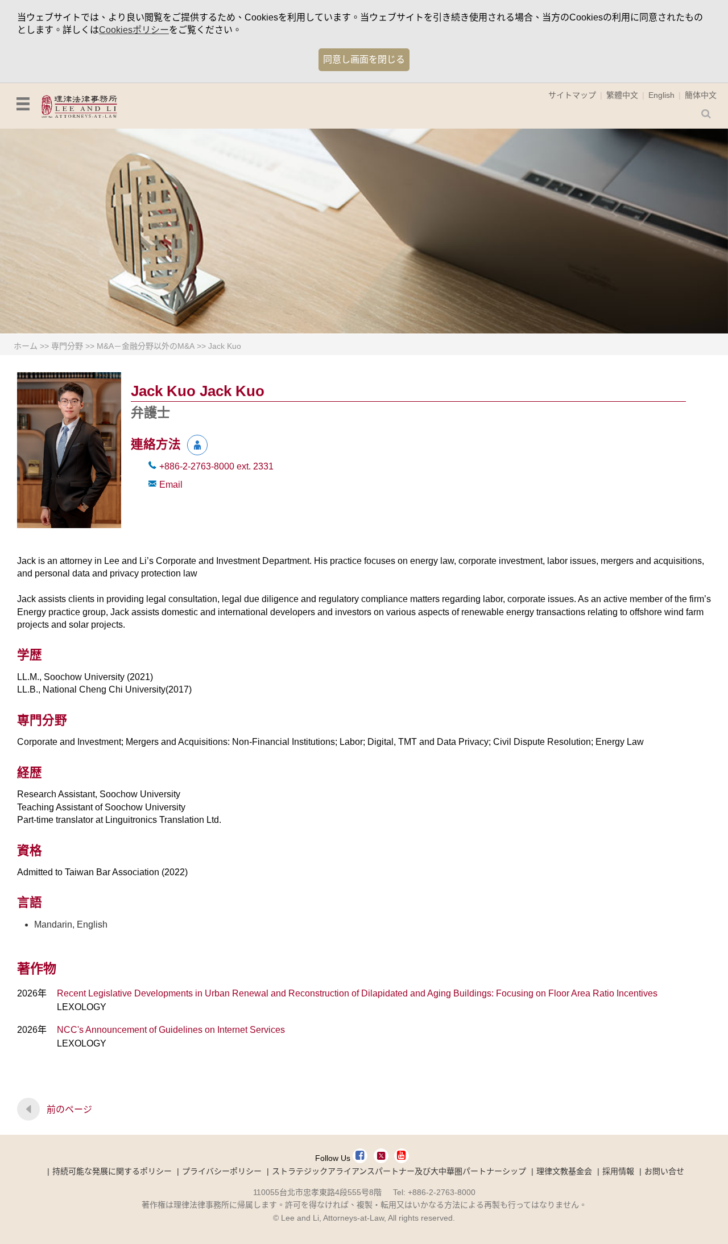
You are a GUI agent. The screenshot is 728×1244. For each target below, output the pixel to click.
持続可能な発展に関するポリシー (112, 1171)
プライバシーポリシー (222, 1171)
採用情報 (618, 1171)
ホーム (26, 346)
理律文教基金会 (564, 1171)
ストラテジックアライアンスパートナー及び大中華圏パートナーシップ (399, 1171)
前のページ (69, 1109)
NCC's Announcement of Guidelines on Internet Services (171, 1030)
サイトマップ (572, 95)
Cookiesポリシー (134, 30)
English (661, 95)
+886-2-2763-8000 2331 (216, 466)
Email (171, 484)
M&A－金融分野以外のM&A (146, 346)
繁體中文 (622, 95)
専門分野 (67, 346)
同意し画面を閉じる (364, 59)
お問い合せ (664, 1171)
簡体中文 (701, 95)
